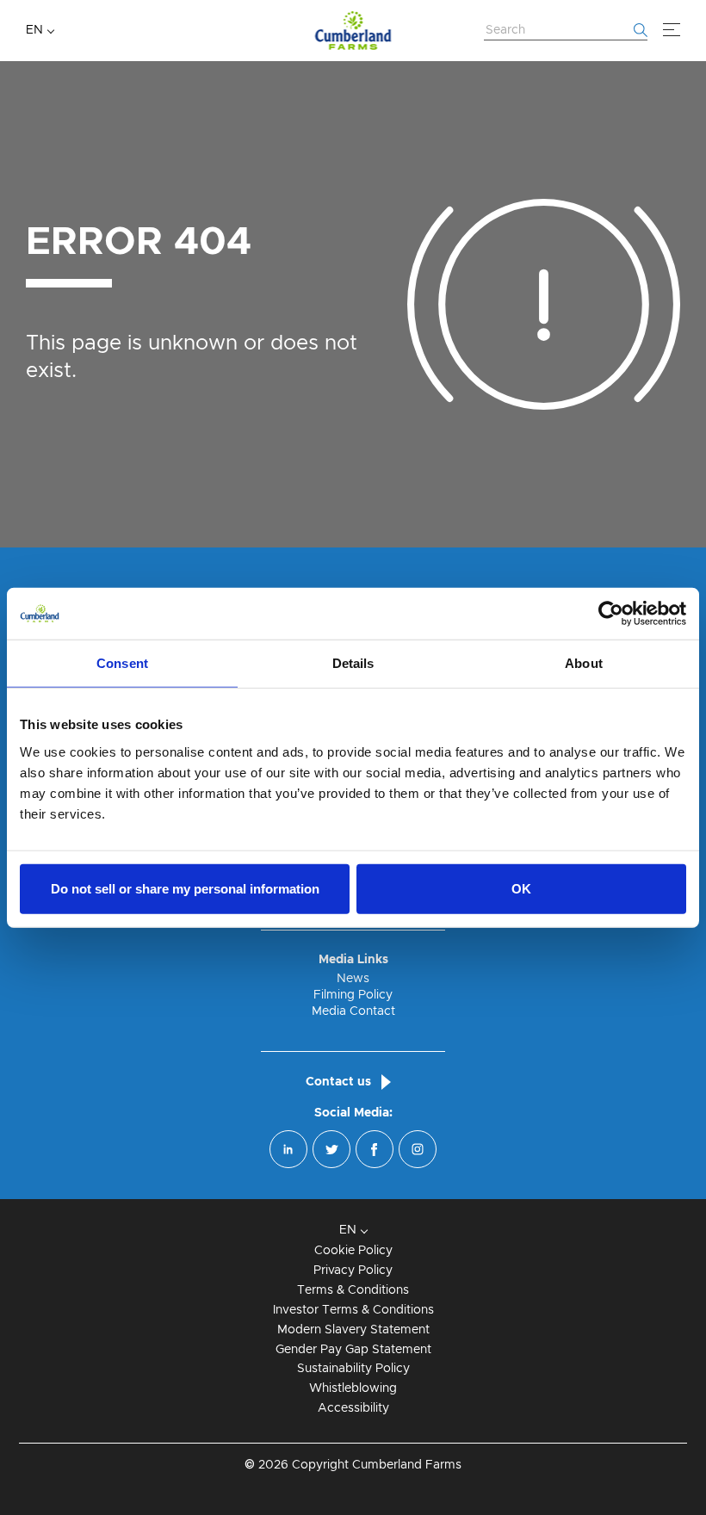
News (353, 979)
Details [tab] (353, 663)
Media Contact (353, 1011)
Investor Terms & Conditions (353, 1310)
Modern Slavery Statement (353, 1330)
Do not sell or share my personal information (185, 888)
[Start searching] (640, 30)
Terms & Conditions (353, 1290)
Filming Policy (353, 995)
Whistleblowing (353, 1388)
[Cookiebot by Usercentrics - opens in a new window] (611, 614)
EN (34, 30)
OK (521, 888)
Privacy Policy (353, 1271)
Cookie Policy (353, 1251)
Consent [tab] (122, 663)
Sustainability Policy (353, 1369)
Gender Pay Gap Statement (353, 1350)
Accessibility (353, 1408)
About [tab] (584, 663)
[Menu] (671, 30)
